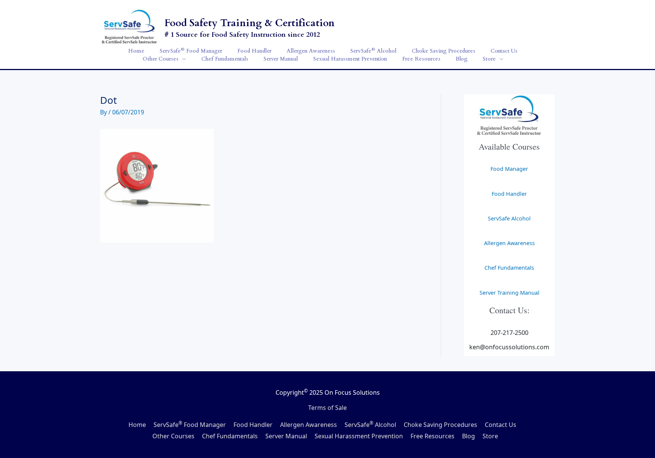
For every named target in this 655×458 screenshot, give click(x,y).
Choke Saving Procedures (440, 424)
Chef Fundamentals (509, 267)
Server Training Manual (509, 292)
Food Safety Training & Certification (250, 23)
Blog (468, 436)
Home (137, 424)
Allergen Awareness (509, 243)
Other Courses (173, 436)
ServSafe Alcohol (509, 218)
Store (490, 436)
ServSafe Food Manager (190, 424)
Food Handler (509, 193)
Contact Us (500, 424)
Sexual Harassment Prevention (359, 436)
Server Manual (286, 436)
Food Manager (509, 168)
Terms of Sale (327, 407)
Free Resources (432, 436)
